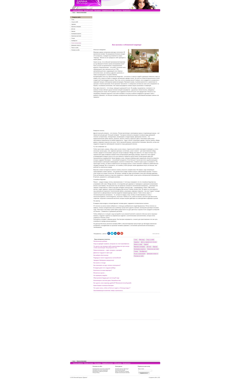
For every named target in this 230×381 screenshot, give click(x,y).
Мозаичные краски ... (99, 273)
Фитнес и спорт (88, 10)
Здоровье (73, 24)
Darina (74, 12)
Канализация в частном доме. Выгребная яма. (107, 280)
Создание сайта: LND (154, 377)
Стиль (72, 19)
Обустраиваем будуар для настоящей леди (106, 278)
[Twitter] (112, 234)
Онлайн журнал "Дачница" (122, 368)
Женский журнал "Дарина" (80, 377)
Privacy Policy (96, 372)
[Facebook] (108, 234)
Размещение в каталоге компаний (101, 368)
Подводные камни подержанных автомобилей (107, 257)
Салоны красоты (78, 10)
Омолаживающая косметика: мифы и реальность (108, 290)
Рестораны (97, 10)
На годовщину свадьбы (100, 275)
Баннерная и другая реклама (100, 371)
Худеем (146, 244)
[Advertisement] (126, 28)
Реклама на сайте (75, 50)
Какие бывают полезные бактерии (103, 285)
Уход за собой (74, 21)
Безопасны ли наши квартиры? (102, 270)
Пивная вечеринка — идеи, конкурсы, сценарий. (107, 250)
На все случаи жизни (76, 43)
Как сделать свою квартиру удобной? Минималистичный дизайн (112, 283)
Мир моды (142, 239)
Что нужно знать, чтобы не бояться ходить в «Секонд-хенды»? (111, 288)
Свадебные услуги (107, 10)
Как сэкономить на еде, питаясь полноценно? (106, 265)
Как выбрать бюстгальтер (100, 255)
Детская (73, 28)
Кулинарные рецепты (76, 33)
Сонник (73, 38)
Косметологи (126, 10)
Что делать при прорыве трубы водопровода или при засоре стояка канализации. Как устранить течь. (111, 247)
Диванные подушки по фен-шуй (102, 252)
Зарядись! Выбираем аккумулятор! (103, 260)
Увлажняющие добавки (100, 241)
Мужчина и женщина (76, 26)
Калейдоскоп (74, 40)
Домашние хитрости (76, 45)
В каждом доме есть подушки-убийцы (104, 268)
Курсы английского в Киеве (122, 371)
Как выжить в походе (99, 262)
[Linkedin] (115, 234)
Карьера (73, 31)
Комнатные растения (76, 35)
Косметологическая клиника (122, 372)
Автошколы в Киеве (120, 370)
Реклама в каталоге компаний (100, 370)
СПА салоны (118, 10)
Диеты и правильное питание (149, 242)
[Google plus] (121, 234)
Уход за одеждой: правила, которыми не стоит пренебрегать (111, 243)
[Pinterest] (118, 234)
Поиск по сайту (74, 47)
